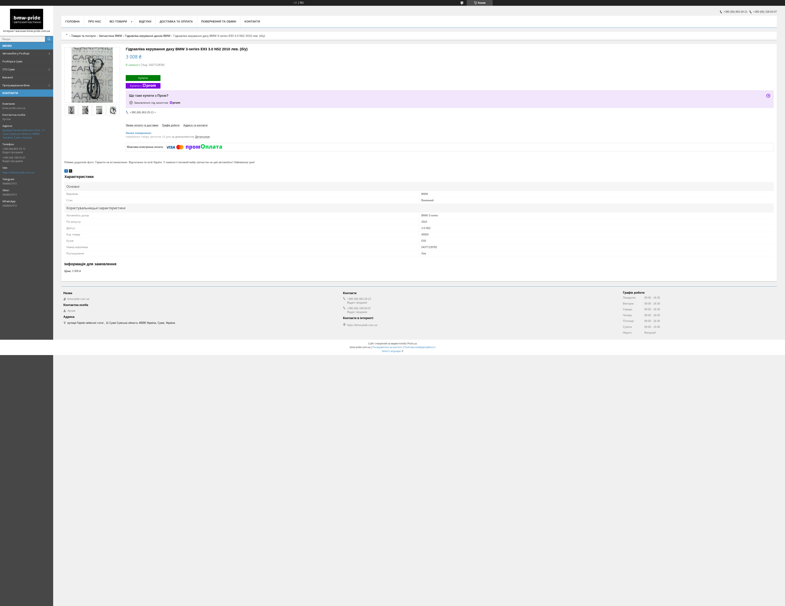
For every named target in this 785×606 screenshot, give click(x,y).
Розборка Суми (12, 61)
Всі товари (118, 21)
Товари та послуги (83, 35)
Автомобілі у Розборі (15, 53)
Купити (143, 78)
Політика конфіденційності (419, 347)
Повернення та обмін (218, 21)
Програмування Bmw (16, 85)
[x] (70, 171)
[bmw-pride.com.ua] (26, 19)
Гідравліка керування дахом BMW (147, 35)
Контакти (252, 21)
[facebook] (66, 171)
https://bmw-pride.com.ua (18, 172)
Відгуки (145, 21)
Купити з (136, 86)
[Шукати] (49, 39)
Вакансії (7, 77)
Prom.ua (412, 343)
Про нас (94, 21)
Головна (72, 21)
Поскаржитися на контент (387, 347)
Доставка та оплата (176, 21)
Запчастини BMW (110, 35)
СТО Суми (8, 69)
